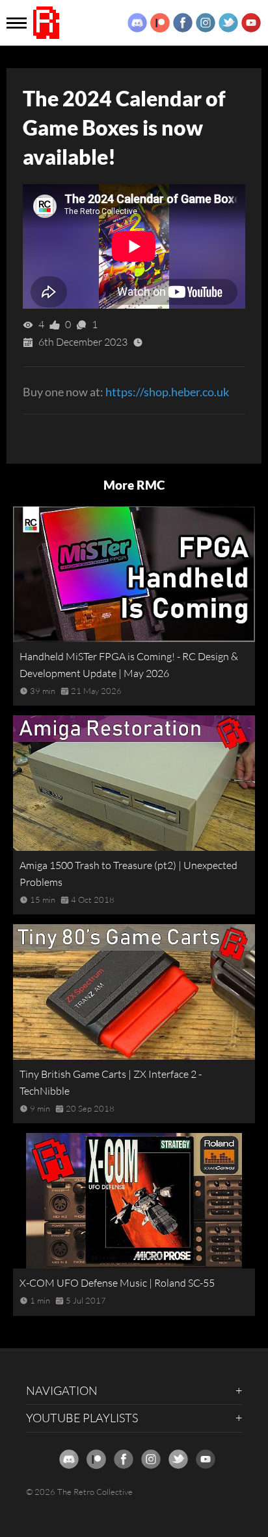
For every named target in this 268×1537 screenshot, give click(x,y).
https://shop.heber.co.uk (167, 392)
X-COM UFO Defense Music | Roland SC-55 (117, 1282)
